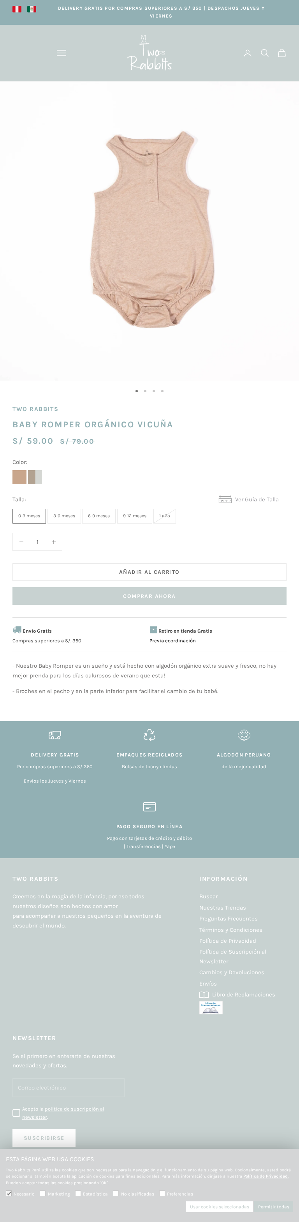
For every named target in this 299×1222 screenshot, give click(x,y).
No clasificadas (137, 1194)
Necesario (24, 1194)
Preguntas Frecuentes (228, 918)
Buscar (208, 896)
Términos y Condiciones (230, 929)
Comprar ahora (149, 596)
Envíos (208, 983)
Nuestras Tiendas (222, 907)
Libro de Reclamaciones (243, 994)
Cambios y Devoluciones (231, 972)
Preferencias (180, 1194)
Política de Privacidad (227, 940)
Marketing (59, 1194)
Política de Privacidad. (265, 1176)
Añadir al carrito (149, 572)
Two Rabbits (35, 409)
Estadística (95, 1194)
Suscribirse (44, 1138)
